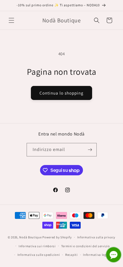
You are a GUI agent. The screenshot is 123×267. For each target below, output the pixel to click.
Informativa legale (97, 255)
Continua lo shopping (61, 93)
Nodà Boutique (30, 237)
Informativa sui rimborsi (37, 246)
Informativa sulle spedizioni (38, 255)
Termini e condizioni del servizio (85, 246)
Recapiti (71, 255)
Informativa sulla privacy (96, 237)
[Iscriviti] (90, 149)
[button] (11, 20)
